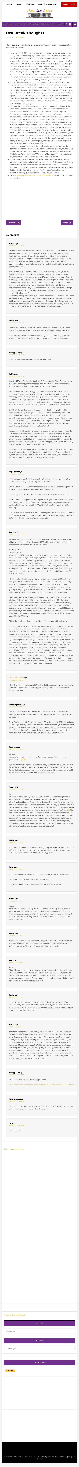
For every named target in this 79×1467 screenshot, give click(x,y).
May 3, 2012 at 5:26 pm (16, 1027)
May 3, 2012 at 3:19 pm (16, 749)
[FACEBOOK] (66, 24)
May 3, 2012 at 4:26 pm (16, 936)
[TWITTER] (75, 24)
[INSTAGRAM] (70, 24)
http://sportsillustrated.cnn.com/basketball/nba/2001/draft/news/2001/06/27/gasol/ (41, 1085)
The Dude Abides (16, 678)
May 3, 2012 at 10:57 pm (16, 1075)
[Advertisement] (39, 1393)
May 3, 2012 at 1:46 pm (16, 680)
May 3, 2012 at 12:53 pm (16, 474)
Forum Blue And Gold (39, 13)
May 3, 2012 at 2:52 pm (16, 707)
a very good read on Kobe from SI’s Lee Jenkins (33, 175)
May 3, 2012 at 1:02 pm (16, 535)
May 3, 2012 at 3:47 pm (16, 869)
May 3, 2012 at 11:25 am (16, 355)
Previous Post (13, 223)
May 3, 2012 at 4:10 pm (16, 901)
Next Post (67, 223)
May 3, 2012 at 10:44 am (16, 246)
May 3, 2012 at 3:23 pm (16, 789)
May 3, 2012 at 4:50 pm (16, 997)
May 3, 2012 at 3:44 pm (16, 842)
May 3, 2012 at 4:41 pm (16, 962)
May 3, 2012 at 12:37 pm (16, 376)
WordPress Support (63, 1457)
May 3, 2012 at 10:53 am (16, 323)
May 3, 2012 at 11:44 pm (16, 1101)
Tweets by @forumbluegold (14, 1315)
